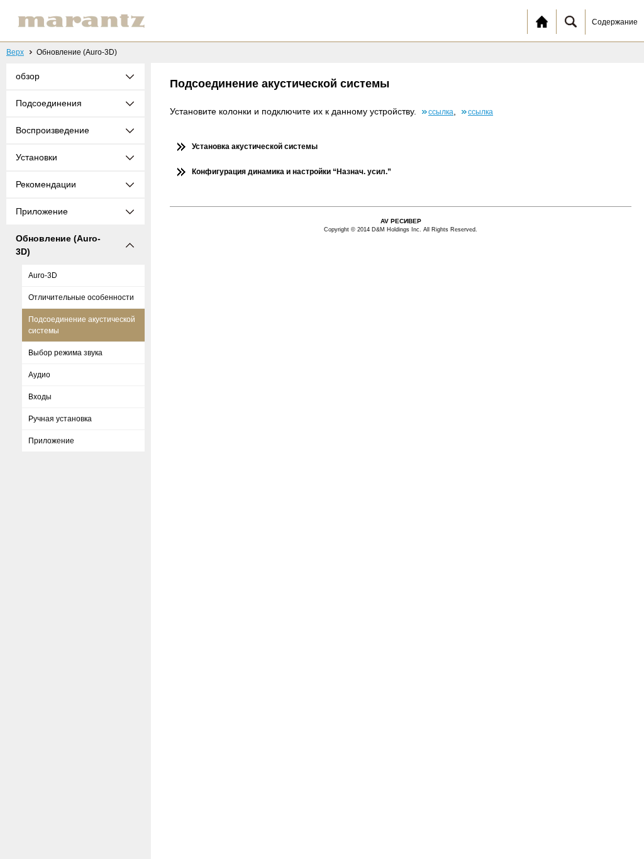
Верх (15, 52)
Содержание (615, 22)
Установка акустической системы (255, 146)
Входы (40, 396)
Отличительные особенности (81, 297)
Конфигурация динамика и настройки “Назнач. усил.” (291, 171)
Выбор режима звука (65, 352)
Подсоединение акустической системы (81, 325)
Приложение (51, 440)
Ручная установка (60, 418)
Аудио (39, 374)
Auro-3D (42, 275)
